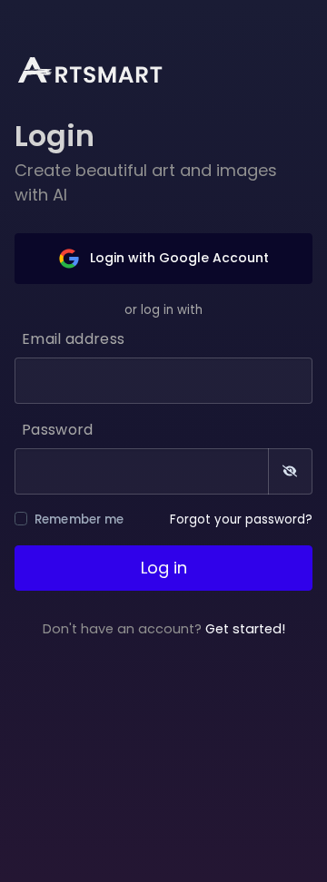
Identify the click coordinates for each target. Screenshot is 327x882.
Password (58, 429)
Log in (164, 567)
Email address (73, 338)
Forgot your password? (241, 519)
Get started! (245, 629)
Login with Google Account (177, 258)
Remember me (79, 519)
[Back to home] (102, 69)
